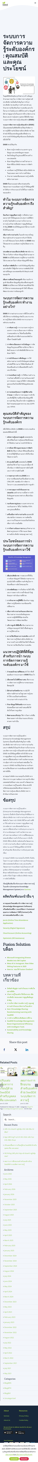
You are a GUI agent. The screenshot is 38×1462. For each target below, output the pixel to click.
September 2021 (10, 1363)
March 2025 (8, 1240)
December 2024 (10, 1256)
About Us (7, 1420)
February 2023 (9, 1317)
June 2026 (8, 1174)
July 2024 (7, 1276)
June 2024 (8, 1281)
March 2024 (8, 1297)
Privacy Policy (24, 1416)
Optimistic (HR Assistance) (13, 938)
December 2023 (10, 1302)
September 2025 (10, 1210)
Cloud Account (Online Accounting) (17, 933)
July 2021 (7, 1368)
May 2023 (8, 1307)
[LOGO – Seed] (5, 2)
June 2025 (8, 1225)
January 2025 (9, 1250)
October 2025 (9, 1204)
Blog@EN (7, 1383)
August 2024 (9, 1271)
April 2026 (8, 1184)
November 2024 (10, 1261)
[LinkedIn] (27, 1050)
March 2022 (8, 1358)
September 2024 (10, 1266)
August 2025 (9, 1215)
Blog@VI (7, 1393)
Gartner (27, 889)
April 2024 (8, 1291)
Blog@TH (30, 1107)
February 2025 (9, 1245)
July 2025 (7, 1220)
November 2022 (10, 1332)
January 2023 (9, 1322)
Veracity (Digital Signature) (14, 928)
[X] (15, 1050)
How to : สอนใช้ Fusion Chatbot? (20, 969)
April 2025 (8, 1235)
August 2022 (9, 1337)
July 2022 (7, 1343)
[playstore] (20, 1431)
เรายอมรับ (14, 1459)
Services (6, 1416)
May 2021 (8, 1373)
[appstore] (8, 1431)
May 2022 (8, 1348)
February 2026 (9, 1189)
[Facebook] (4, 1050)
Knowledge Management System (13, 1109)
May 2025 (8, 1230)
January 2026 (9, 1194)
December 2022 (10, 1327)
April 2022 (8, 1353)
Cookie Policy (23, 1420)
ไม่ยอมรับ (24, 1459)
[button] (1, 1085)
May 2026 (8, 1179)
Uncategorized (10, 1398)
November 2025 (10, 1199)
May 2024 (8, 1286)
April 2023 (8, 1312)
